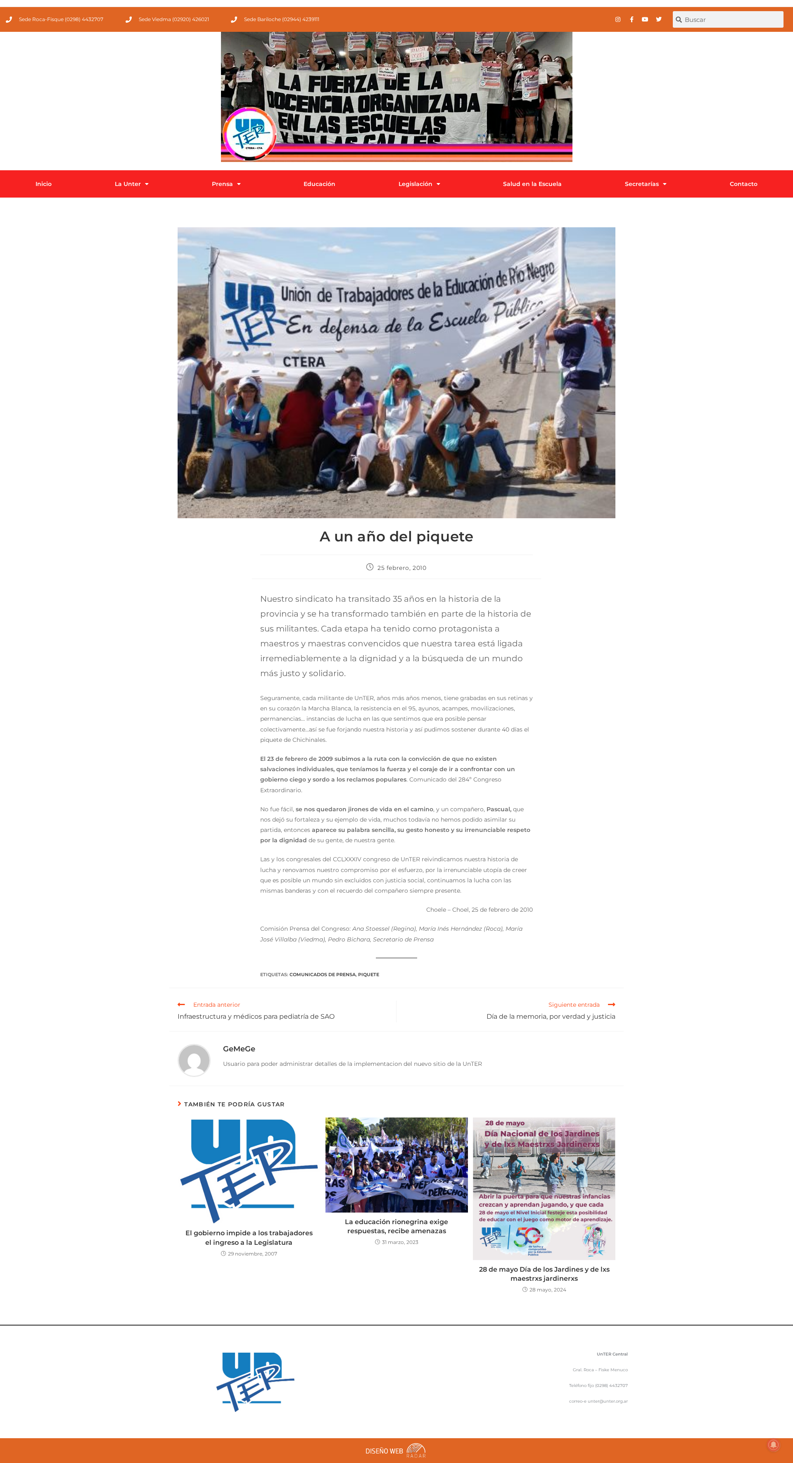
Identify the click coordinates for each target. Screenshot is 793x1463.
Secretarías (642, 184)
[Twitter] (659, 19)
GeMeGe (239, 1048)
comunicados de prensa (323, 974)
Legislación (415, 184)
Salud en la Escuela (532, 184)
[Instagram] (618, 19)
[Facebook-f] (631, 19)
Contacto (743, 184)
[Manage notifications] (773, 1444)
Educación (319, 184)
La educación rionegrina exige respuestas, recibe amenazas (396, 1226)
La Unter (128, 184)
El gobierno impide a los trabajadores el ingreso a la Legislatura (249, 1237)
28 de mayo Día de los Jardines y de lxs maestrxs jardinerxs (544, 1273)
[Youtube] (645, 19)
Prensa (222, 184)
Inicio (44, 184)
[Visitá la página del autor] (194, 1060)
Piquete (368, 974)
